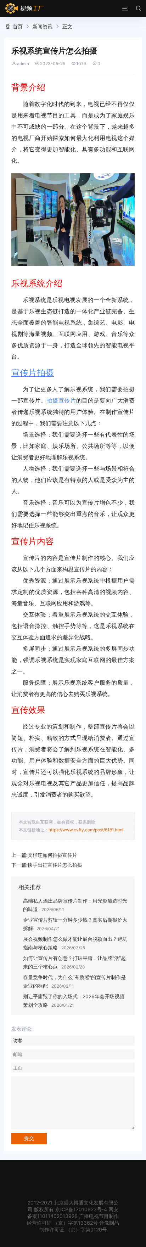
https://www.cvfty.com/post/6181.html (86, 829)
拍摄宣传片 (61, 400)
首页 (18, 26)
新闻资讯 (42, 26)
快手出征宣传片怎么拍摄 (55, 865)
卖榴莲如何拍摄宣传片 (52, 855)
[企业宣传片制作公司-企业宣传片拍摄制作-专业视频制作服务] (24, 8)
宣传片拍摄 (32, 372)
